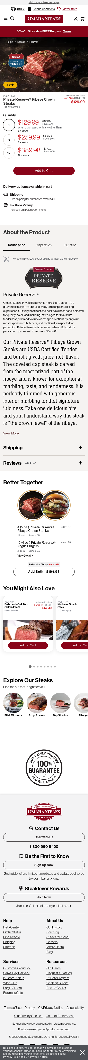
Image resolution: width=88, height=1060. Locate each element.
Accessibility (75, 1007)
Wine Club (10, 983)
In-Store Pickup (13, 978)
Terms (67, 31)
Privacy (30, 1007)
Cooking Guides (57, 983)
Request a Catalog (59, 973)
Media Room (55, 947)
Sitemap (9, 947)
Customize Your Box (17, 968)
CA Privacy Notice (50, 1007)
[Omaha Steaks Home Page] (44, 18)
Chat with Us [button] (44, 837)
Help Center (11, 927)
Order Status (12, 932)
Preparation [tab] (44, 245)
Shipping (9, 942)
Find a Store (11, 937)
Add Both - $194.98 (44, 572)
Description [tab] (17, 245)
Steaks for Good (57, 937)
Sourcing (52, 932)
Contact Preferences (60, 1016)
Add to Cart (44, 171)
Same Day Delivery (16, 973)
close (82, 1052)
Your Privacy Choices (28, 1016)
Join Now (44, 897)
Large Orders (12, 988)
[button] (67, 9)
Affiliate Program (57, 978)
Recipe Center (56, 988)
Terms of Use (12, 1007)
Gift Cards (53, 968)
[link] (44, 2)
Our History (54, 927)
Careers (52, 942)
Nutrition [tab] (70, 245)
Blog (49, 952)
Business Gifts (13, 993)
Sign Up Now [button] (44, 865)
